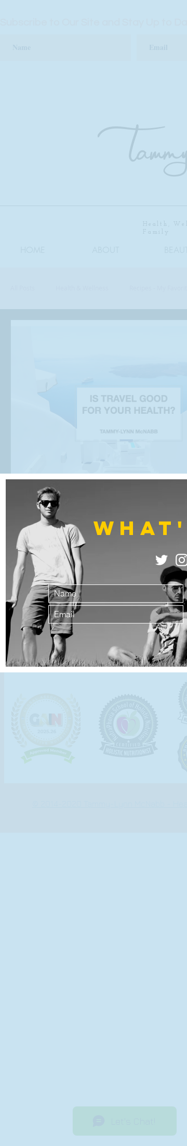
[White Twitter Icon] (161, 560)
